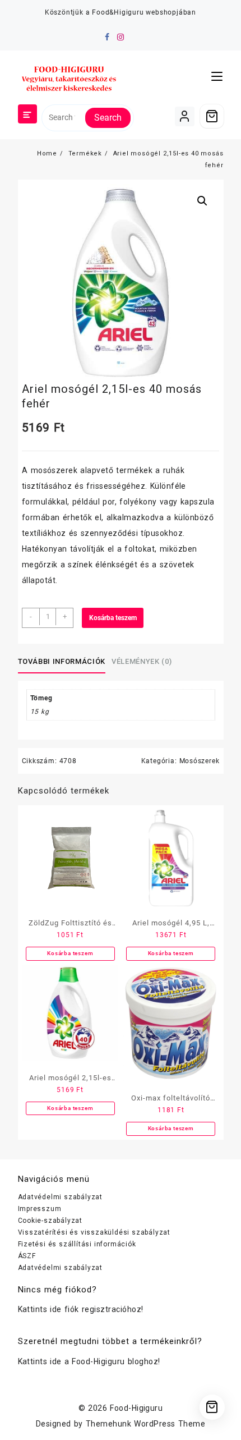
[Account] (184, 116)
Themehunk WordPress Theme (145, 1423)
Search (108, 117)
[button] (202, 201)
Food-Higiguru (136, 1408)
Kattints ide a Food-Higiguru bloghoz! (89, 1361)
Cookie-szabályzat (50, 1221)
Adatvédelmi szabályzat (60, 1197)
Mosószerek (199, 761)
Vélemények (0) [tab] (142, 661)
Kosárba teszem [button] (70, 953)
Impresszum (40, 1209)
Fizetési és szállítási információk (77, 1244)
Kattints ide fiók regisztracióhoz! (80, 1309)
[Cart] (212, 116)
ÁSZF (27, 1256)
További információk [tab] (61, 661)
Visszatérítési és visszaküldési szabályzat (94, 1232)
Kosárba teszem (113, 618)
